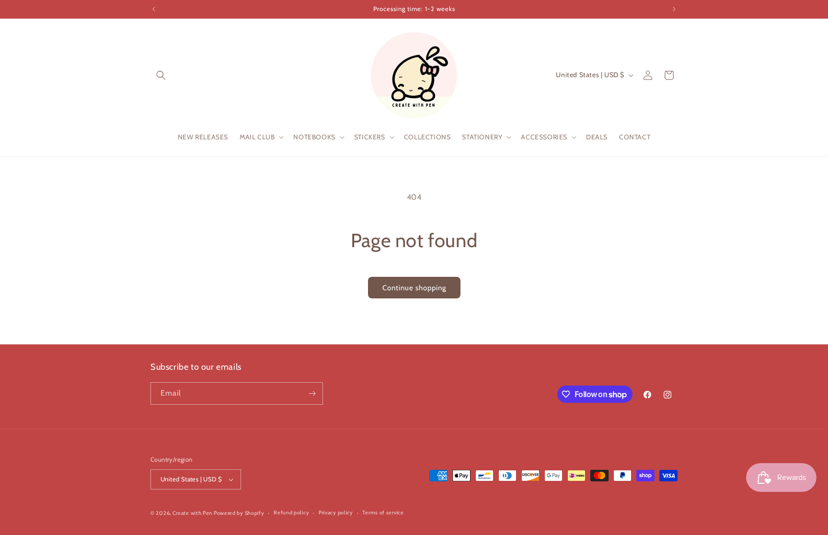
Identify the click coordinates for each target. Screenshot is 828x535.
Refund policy (291, 512)
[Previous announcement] (153, 9)
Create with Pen (193, 513)
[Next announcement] (674, 9)
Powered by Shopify (239, 513)
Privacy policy (336, 512)
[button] (161, 75)
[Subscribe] (311, 393)
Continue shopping (414, 288)
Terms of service (382, 512)
